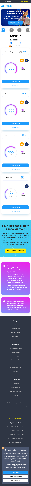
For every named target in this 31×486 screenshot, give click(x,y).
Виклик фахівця (15, 364)
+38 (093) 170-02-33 (16, 438)
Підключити (15, 23)
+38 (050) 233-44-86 (17, 434)
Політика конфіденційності (15, 403)
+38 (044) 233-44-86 (17, 426)
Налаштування (15, 480)
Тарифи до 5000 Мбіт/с (15, 250)
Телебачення (15, 328)
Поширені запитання (15, 391)
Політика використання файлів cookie (15, 407)
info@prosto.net (17, 442)
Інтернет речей (15, 332)
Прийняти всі (15, 472)
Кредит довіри (15, 360)
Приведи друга (15, 356)
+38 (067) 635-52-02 (16, 430)
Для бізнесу (15, 336)
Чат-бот (15, 371)
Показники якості (15, 387)
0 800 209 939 (25, 1)
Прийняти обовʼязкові (15, 476)
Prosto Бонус (16, 352)
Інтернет (15, 324)
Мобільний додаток (15, 348)
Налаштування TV (15, 367)
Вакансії (15, 399)
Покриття (16, 395)
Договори (15, 383)
